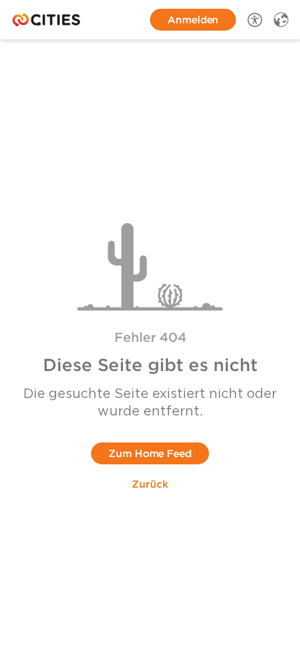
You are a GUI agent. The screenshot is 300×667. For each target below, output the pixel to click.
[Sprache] (281, 20)
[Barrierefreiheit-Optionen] (255, 19)
